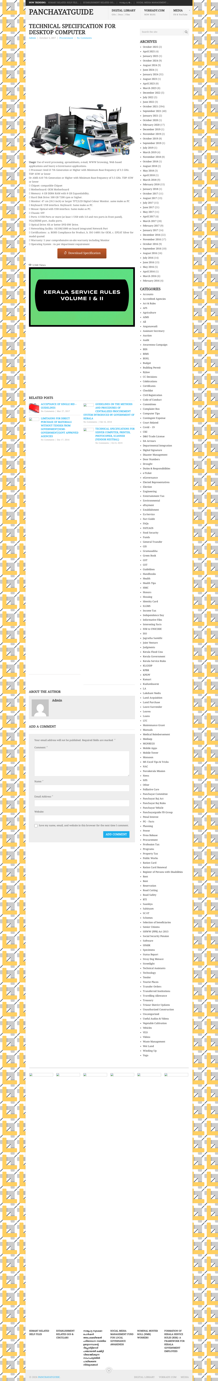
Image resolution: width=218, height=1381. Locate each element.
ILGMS (147, 606)
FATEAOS (148, 528)
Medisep (147, 739)
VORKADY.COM (154, 12)
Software (148, 941)
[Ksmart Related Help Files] (41, 1200)
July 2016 (148, 258)
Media (180, 12)
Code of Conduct (152, 400)
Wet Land (148, 1046)
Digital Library (123, 12)
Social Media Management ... (152, 3)
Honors (147, 592)
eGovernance (150, 477)
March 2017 (150, 221)
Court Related (150, 422)
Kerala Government (154, 656)
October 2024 (150, 60)
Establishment (151, 510)
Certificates (149, 386)
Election (147, 487)
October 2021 (150, 106)
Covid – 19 (149, 427)
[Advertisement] (82, 65)
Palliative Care (151, 789)
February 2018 (151, 184)
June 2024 (148, 70)
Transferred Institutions (156, 991)
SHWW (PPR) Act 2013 (155, 931)
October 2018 (150, 161)
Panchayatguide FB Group (158, 812)
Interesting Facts (152, 624)
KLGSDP (147, 665)
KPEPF (146, 675)
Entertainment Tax (153, 496)
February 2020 (151, 125)
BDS (145, 349)
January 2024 (150, 74)
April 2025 (149, 51)
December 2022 (151, 93)
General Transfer (152, 542)
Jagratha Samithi (152, 638)
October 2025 (150, 47)
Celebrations (150, 381)
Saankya (148, 904)
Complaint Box (151, 409)
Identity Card (150, 601)
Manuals (148, 730)
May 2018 (148, 170)
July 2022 (148, 97)
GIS (145, 546)
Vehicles (147, 1028)
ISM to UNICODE (152, 629)
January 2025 (150, 56)
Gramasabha (150, 551)
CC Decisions (150, 377)
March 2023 (150, 88)
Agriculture (149, 312)
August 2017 (150, 198)
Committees (149, 404)
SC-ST (146, 913)
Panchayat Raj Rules (154, 803)
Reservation (149, 885)
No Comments (84, 38)
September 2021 (152, 111)
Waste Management (154, 1041)
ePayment (148, 505)
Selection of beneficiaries (157, 922)
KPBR (146, 670)
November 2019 (152, 134)
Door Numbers (151, 459)
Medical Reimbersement (156, 734)
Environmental (151, 500)
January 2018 (150, 189)
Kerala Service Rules (154, 661)
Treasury (148, 1000)
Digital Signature (152, 450)
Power (146, 830)
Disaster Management (155, 455)
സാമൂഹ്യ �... (125, 3)
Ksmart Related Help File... (63, 3)
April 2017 (149, 216)
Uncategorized (151, 1014)
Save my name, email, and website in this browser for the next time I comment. (84, 825)
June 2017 (148, 207)
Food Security (150, 532)
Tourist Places (150, 982)
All (144, 322)
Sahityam (148, 908)
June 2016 (148, 262)
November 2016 (152, 239)
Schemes (148, 918)
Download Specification (84, 253)
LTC (145, 720)
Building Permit (152, 367)
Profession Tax (151, 844)
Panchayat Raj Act (153, 798)
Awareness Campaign (155, 345)
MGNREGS (149, 743)
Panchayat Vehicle (153, 808)
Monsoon (148, 757)
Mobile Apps (150, 748)
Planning (148, 826)
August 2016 (150, 253)
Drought (147, 464)
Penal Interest (150, 817)
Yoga (145, 1055)
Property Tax (150, 853)
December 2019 (151, 129)
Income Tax (149, 610)
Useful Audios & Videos (156, 1018)
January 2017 (150, 230)
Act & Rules (149, 303)
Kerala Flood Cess (153, 652)
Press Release (150, 835)
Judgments (149, 647)
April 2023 (149, 83)
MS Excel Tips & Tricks (156, 762)
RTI (145, 899)
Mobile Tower (150, 753)
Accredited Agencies (154, 299)
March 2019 (150, 152)
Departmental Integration (157, 445)
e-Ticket (147, 473)
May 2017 (148, 212)
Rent (145, 876)
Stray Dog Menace (153, 959)
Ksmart (147, 679)
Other (146, 785)
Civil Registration (152, 395)
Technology (149, 973)
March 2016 (150, 276)
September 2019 (152, 143)
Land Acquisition (152, 698)
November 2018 (152, 157)
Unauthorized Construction (158, 1009)
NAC (145, 766)
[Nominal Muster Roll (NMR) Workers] (149, 1200)
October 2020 (150, 120)
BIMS (146, 354)
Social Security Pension (156, 936)
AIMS (146, 317)
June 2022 (148, 102)
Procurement (66, 38)
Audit (146, 340)
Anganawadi (150, 326)
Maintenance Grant (154, 725)
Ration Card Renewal (155, 867)
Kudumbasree (151, 684)
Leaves (147, 711)
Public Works (150, 858)
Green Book (149, 555)
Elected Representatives (156, 482)
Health (146, 578)
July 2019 (148, 148)
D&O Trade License (154, 436)
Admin (32, 38)
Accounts (148, 294)
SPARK (146, 945)
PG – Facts (148, 821)
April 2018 (149, 175)
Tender (147, 977)
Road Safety (149, 895)
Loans (146, 716)
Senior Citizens (151, 927)
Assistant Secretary (154, 331)
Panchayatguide (61, 12)
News (146, 775)
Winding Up (150, 1051)
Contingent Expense (154, 418)
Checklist (148, 390)
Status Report (150, 954)
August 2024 (150, 65)
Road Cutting (150, 890)
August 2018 (150, 166)
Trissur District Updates (156, 1005)
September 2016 (152, 248)
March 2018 (150, 180)
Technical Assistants (154, 968)
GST (145, 560)
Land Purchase (151, 702)
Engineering (150, 491)
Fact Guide (149, 519)
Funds (146, 537)
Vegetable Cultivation (155, 1023)
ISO (145, 633)
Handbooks (149, 574)
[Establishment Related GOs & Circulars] (68, 1200)
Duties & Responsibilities (156, 468)
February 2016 (151, 280)
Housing (147, 597)
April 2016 (149, 271)
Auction (147, 335)
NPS (145, 780)
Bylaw (146, 372)
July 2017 (148, 203)
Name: (38, 781)
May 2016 (148, 267)
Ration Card (150, 863)
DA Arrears (149, 441)
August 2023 (150, 79)
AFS (145, 308)
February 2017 (151, 225)
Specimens (149, 950)
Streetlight (149, 963)
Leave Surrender (152, 707)
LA (144, 688)
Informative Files (152, 620)
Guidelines (149, 569)
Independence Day (153, 615)
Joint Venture (150, 643)
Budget (147, 363)
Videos (146, 1037)
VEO (145, 1032)
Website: (39, 811)
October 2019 (150, 138)
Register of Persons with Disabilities (163, 872)
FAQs (146, 523)
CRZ (145, 432)
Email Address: (43, 796)
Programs (148, 849)
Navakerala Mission (154, 771)
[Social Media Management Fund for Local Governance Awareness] (122, 1200)
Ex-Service (149, 514)
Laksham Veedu (152, 693)
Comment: (40, 747)
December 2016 (151, 235)
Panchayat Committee (155, 794)
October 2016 (150, 244)
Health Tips (149, 583)
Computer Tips (151, 413)
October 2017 (150, 193)
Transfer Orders (152, 986)
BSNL (146, 358)
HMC (146, 587)
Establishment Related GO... (99, 3)
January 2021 (150, 115)
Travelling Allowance (155, 996)
